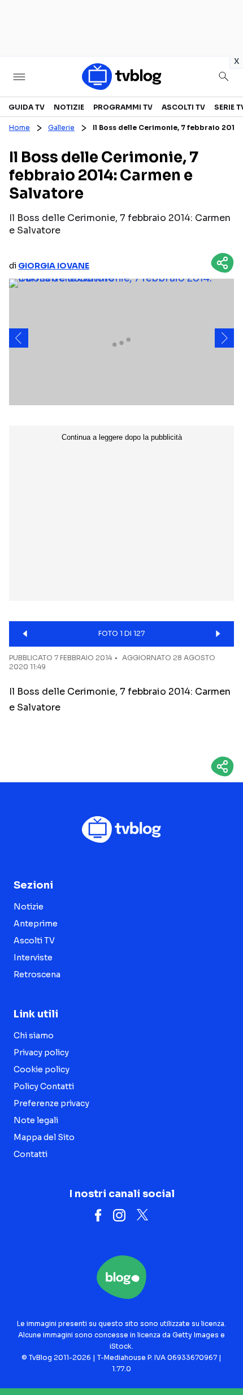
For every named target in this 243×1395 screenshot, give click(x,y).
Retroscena (37, 974)
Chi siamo (34, 1035)
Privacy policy (41, 1052)
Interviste (33, 957)
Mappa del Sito (44, 1137)
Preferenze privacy (51, 1103)
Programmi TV (123, 107)
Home (19, 127)
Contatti (30, 1154)
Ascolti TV (183, 107)
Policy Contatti (44, 1086)
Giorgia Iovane (53, 266)
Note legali (36, 1120)
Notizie (69, 107)
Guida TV (26, 107)
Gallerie (61, 127)
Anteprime (36, 924)
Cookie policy (42, 1069)
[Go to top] (220, 1358)
